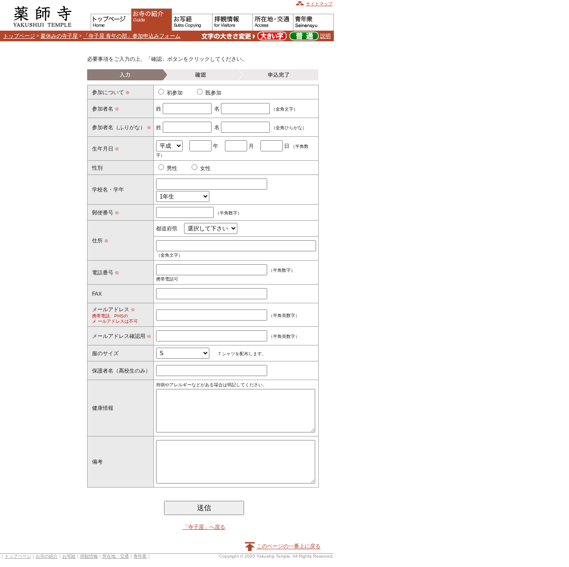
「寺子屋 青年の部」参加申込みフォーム (131, 36)
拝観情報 (89, 556)
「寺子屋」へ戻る (204, 527)
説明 (325, 36)
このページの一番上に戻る (288, 546)
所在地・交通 (115, 556)
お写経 (69, 556)
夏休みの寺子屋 (59, 36)
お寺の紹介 (47, 556)
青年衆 (140, 556)
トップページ (19, 36)
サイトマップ (319, 3)
